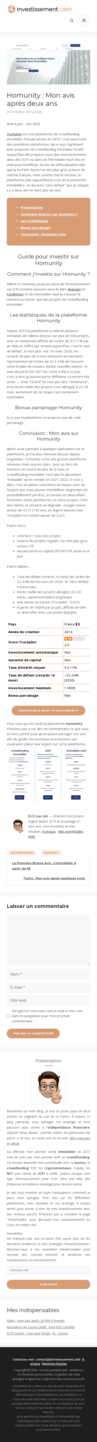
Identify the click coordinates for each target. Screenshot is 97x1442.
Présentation (32, 207)
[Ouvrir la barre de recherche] (71, 20)
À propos (49, 831)
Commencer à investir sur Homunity (48, 710)
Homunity (14, 134)
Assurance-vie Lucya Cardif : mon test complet (41, 1327)
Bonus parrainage (36, 227)
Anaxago (74, 289)
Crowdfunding (22, 852)
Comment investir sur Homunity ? (49, 214)
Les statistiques (34, 220)
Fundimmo (15, 294)
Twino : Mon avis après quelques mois (54, 878)
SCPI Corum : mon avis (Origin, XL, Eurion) (37, 1333)
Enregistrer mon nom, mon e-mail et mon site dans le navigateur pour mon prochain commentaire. (47, 1015)
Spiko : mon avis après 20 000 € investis (36, 1320)
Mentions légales (54, 1364)
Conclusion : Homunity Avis (43, 234)
